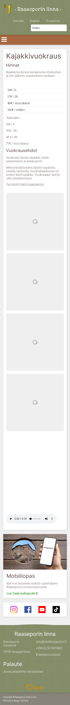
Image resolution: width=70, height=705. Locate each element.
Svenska (18, 20)
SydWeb (24, 700)
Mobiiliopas (20, 576)
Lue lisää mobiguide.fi (22, 593)
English (35, 20)
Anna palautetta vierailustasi (23, 671)
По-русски (53, 20)
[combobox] (49, 27)
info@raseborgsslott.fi (51, 641)
